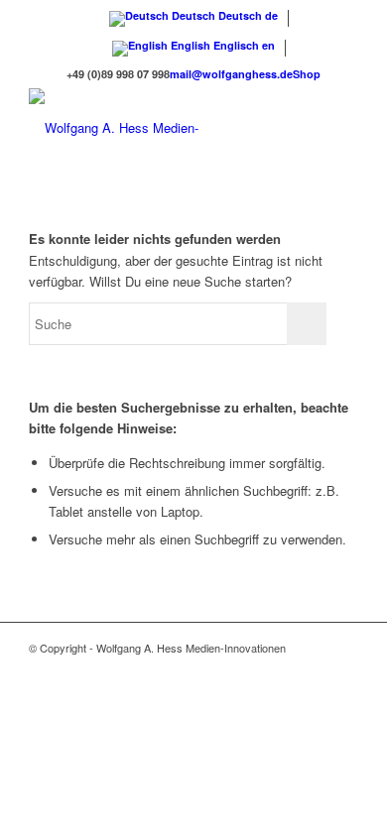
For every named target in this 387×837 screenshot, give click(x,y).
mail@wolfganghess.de (231, 73)
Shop (307, 73)
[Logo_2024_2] (160, 128)
